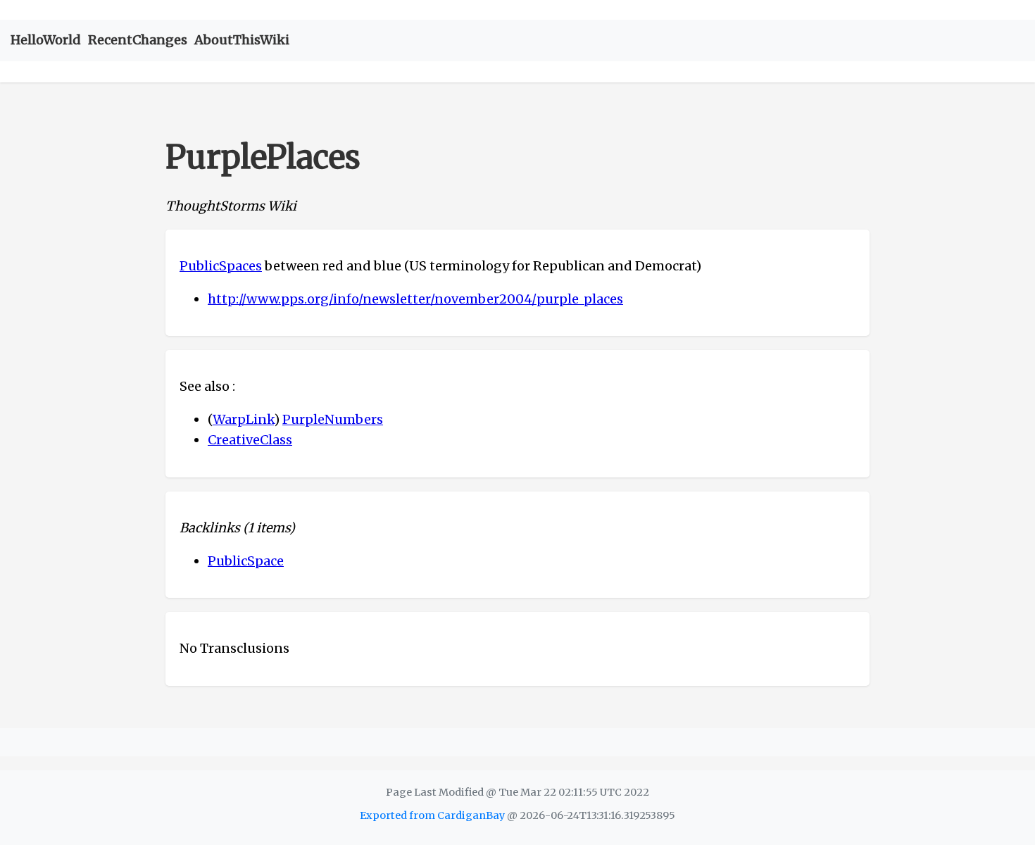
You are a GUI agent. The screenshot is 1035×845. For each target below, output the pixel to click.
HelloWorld (46, 40)
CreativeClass (250, 440)
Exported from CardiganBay (432, 815)
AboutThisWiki (241, 40)
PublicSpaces (221, 266)
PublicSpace (246, 561)
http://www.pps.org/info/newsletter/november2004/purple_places (415, 299)
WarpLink (243, 419)
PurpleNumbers (332, 419)
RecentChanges (137, 40)
